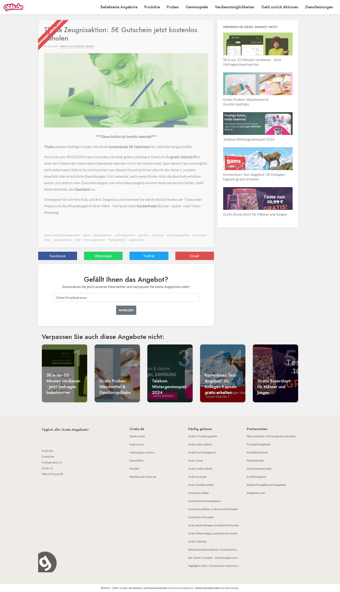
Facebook (57, 256)
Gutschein (143, 235)
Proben (173, 7)
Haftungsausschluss (142, 452)
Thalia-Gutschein (117, 239)
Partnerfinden (255, 460)
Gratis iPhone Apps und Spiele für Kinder (213, 533)
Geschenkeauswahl (259, 468)
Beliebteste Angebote (119, 7)
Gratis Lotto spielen (200, 444)
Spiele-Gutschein (63, 239)
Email (194, 256)
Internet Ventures (183, 588)
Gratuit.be (48, 456)
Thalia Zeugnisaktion (94, 239)
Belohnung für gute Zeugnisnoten (62, 235)
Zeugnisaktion (136, 239)
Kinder (90, 46)
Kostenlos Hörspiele (200, 517)
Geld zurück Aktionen (279, 7)
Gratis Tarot (195, 460)
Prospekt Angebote (258, 444)
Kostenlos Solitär (198, 493)
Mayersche (158, 235)
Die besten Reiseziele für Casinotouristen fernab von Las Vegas (227, 549)
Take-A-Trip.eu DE (52, 474)
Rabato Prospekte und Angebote (266, 485)
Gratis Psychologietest (202, 452)
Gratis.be (47, 451)
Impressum (137, 444)
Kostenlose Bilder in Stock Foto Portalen (213, 509)
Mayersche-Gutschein (178, 235)
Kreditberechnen (257, 452)
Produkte (152, 7)
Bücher (86, 235)
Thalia (78, 239)
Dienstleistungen (319, 7)
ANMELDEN (126, 310)
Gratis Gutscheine (72, 46)
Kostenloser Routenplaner (204, 501)
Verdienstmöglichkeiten (234, 7)
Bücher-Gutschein (102, 235)
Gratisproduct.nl (52, 462)
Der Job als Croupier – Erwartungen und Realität (217, 557)
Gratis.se (47, 468)
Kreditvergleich (256, 476)
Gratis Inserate (197, 476)
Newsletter (137, 460)
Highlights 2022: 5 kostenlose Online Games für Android (223, 565)
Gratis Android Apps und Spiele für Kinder (213, 525)
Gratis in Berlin (197, 541)
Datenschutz (137, 436)
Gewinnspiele (197, 7)
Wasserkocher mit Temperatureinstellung (273, 436)
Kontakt (134, 468)
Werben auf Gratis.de (143, 476)
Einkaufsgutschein (125, 235)
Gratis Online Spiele (200, 468)
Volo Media (231, 588)
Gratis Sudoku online (201, 485)
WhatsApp (103, 256)
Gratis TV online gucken (202, 436)
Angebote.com (256, 493)
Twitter (149, 256)
